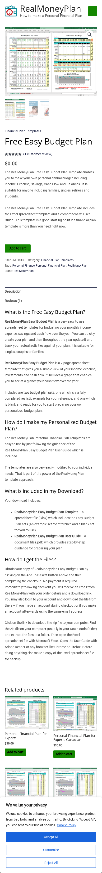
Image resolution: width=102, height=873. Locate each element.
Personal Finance (23, 265)
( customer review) (37, 154)
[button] (89, 34)
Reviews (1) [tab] (13, 301)
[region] (51, 835)
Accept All (51, 837)
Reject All (51, 863)
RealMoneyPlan (50, 8)
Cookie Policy (66, 825)
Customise (51, 850)
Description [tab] (13, 291)
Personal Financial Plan (51, 265)
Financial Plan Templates (23, 131)
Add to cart (17, 248)
